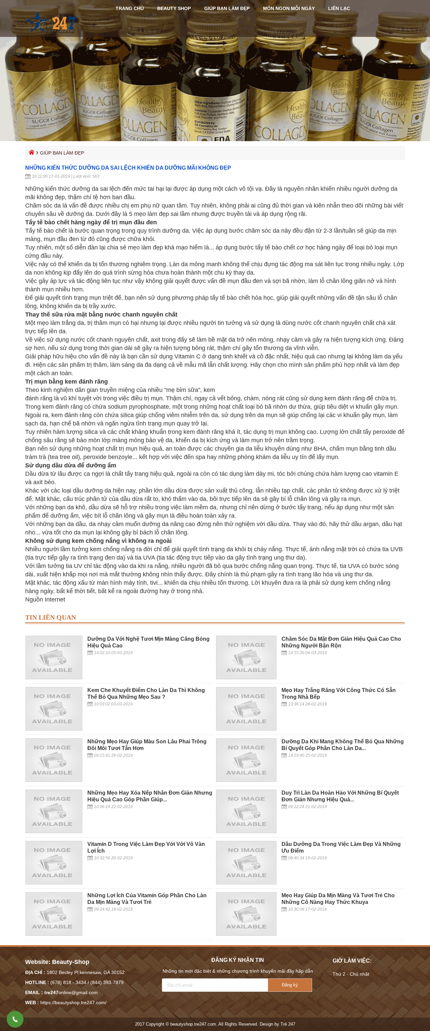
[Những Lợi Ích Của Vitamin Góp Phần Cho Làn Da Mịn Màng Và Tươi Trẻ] (52, 934)
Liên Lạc (339, 8)
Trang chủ (130, 8)
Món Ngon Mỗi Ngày (289, 8)
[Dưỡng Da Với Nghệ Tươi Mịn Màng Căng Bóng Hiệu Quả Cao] (52, 677)
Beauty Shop (174, 8)
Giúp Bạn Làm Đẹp (227, 8)
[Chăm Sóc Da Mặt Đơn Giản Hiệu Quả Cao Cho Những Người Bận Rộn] (246, 677)
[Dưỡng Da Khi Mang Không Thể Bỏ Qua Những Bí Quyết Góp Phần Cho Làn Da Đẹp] (246, 780)
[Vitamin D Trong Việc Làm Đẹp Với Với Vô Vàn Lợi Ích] (52, 882)
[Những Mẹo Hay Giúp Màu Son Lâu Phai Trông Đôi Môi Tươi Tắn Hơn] (52, 780)
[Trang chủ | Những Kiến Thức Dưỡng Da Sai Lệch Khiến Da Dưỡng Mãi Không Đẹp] (51, 36)
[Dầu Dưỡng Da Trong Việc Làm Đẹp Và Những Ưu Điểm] (246, 882)
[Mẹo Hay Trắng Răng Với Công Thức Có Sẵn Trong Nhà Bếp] (246, 729)
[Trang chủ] (31, 154)
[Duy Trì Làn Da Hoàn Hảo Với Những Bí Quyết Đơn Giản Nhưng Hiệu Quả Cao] (246, 831)
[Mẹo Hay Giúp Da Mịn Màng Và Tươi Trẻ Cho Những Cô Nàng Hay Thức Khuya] (246, 934)
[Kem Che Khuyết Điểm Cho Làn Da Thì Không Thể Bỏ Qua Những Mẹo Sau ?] (52, 729)
